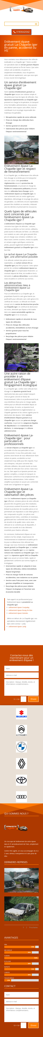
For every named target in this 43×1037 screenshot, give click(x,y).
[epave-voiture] (21, 892)
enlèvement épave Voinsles (18, 613)
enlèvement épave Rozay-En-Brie (20, 610)
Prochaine (33, 927)
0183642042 (23, 31)
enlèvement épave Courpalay (19, 607)
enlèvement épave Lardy (17, 626)
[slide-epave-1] (21, 920)
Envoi (33, 698)
